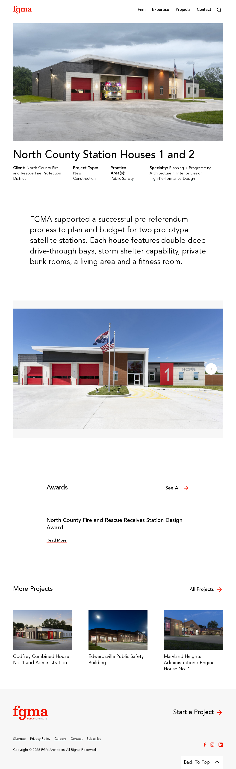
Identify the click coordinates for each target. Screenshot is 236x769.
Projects (183, 10)
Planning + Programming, (191, 168)
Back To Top (197, 762)
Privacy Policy (40, 739)
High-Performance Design (172, 179)
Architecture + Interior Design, (177, 173)
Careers (60, 739)
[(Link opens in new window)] (205, 744)
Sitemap (19, 739)
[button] (142, 10)
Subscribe (94, 739)
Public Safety (122, 179)
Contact (204, 10)
